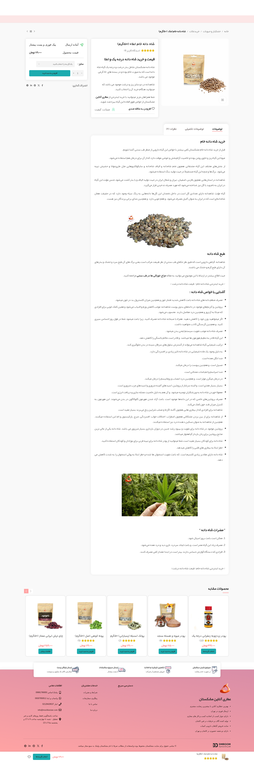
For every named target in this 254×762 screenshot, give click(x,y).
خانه (226, 31)
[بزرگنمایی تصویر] (222, 100)
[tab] (217, 129)
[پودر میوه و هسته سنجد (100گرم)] (167, 615)
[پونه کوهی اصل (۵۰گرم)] (86, 615)
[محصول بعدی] (27, 31)
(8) (160, 640)
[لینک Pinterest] (35, 85)
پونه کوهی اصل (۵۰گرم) (89, 636)
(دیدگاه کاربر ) (132, 50)
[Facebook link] (42, 85)
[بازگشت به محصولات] (31, 31)
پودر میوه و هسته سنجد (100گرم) (171, 638)
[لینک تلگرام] (27, 85)
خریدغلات (194, 31)
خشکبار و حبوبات (212, 31)
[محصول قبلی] (34, 31)
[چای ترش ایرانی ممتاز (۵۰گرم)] (45, 615)
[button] (168, 651)
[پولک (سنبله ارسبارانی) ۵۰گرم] (127, 615)
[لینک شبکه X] (39, 85)
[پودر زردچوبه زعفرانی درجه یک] (208, 615)
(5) (79, 640)
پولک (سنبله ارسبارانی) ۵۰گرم (127, 636)
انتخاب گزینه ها (41, 757)
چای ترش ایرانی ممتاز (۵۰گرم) (46, 636)
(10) (201, 640)
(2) (120, 640)
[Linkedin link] (31, 85)
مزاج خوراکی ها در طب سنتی (151, 275)
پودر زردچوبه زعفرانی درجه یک (209, 636)
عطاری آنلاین (102, 97)
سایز (81, 63)
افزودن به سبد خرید (49, 73)
